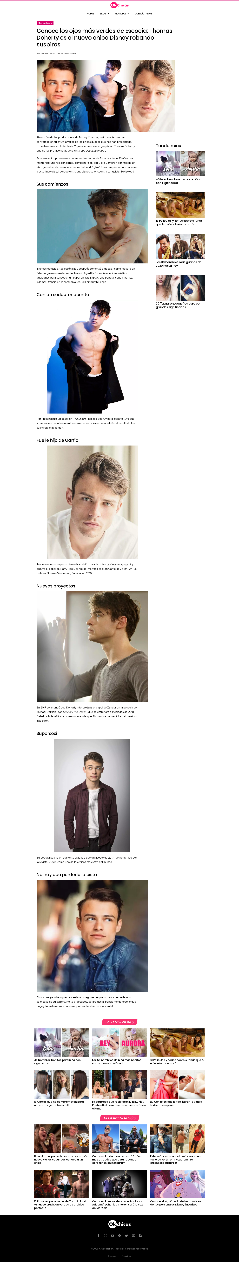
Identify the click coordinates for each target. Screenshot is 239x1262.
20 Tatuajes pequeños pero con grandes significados (178, 305)
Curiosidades (45, 23)
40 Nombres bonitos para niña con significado (178, 181)
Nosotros (126, 1256)
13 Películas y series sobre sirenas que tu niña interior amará (179, 222)
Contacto (112, 1256)
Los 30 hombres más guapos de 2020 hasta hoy (178, 264)
